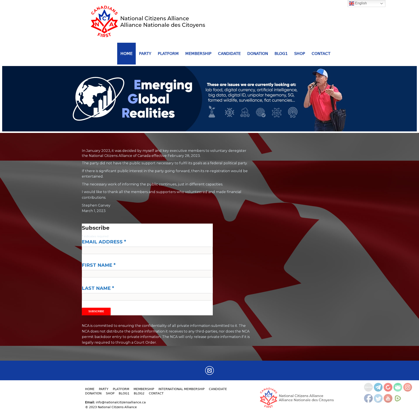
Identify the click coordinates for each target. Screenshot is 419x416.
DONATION (257, 53)
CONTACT (321, 53)
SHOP (299, 53)
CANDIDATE (229, 53)
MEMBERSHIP (198, 53)
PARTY (145, 53)
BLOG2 (139, 393)
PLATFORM (168, 53)
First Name (99, 265)
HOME (126, 53)
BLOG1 (281, 53)
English (360, 3)
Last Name (98, 288)
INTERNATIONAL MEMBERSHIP (181, 389)
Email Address (104, 242)
